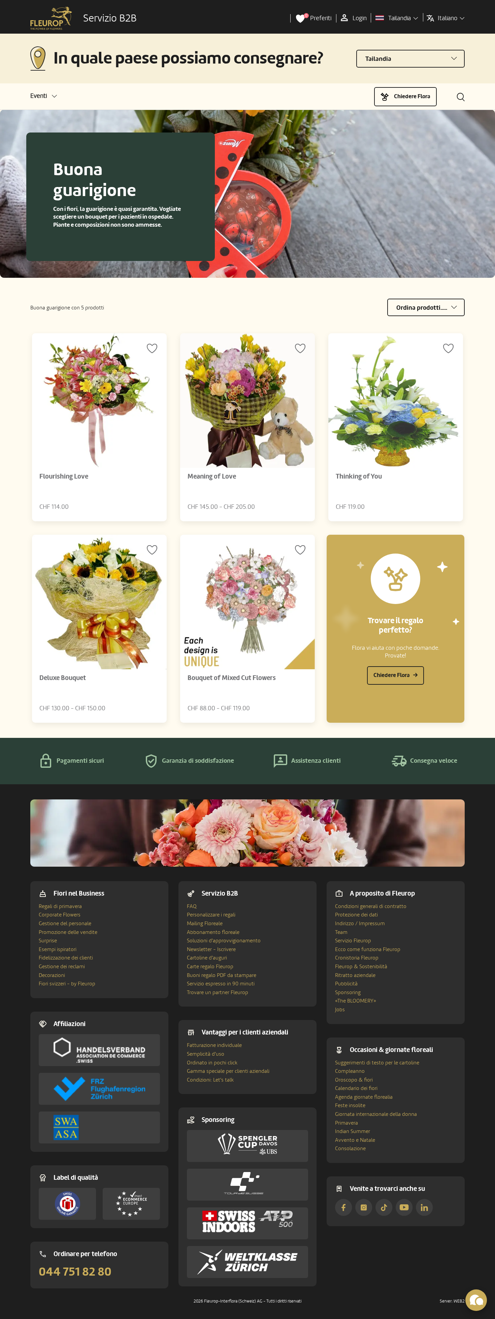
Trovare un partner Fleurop (217, 992)
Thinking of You (359, 477)
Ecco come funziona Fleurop (367, 949)
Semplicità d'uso (205, 1054)
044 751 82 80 (75, 1272)
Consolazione (350, 1148)
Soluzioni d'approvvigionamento (224, 941)
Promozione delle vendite (68, 932)
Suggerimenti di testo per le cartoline (377, 1063)
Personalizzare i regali (211, 915)
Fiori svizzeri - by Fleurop (67, 984)
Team (341, 932)
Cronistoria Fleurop (356, 958)
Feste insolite (350, 1105)
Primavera (346, 1123)
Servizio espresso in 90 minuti (221, 984)
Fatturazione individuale (214, 1045)
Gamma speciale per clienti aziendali (228, 1071)
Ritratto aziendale (355, 975)
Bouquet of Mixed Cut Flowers (232, 678)
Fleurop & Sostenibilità (361, 967)
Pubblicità (346, 984)
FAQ (192, 906)
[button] (43, 96)
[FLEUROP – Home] (51, 18)
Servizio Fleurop (353, 941)
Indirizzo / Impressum (360, 923)
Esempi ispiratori (57, 949)
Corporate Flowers (59, 915)
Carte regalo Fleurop (210, 967)
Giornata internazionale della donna (376, 1114)
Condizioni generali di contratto (370, 906)
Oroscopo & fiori (354, 1080)
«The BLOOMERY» (355, 1001)
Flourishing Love (63, 477)
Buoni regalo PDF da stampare (221, 975)
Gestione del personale (65, 923)
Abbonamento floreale (213, 932)
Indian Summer (352, 1131)
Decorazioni (52, 975)
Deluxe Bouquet (62, 678)
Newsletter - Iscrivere (211, 949)
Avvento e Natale (355, 1140)
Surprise (48, 941)
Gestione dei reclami (62, 967)
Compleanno (350, 1071)
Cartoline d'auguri (207, 958)
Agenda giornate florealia (364, 1097)
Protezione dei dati (356, 915)
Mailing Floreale (205, 923)
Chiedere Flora (412, 96)
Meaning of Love (212, 477)
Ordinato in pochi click (212, 1063)
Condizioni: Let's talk (210, 1080)
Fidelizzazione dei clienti (66, 958)
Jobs (340, 1010)
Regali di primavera (60, 906)
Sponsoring (348, 992)
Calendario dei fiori (356, 1088)
